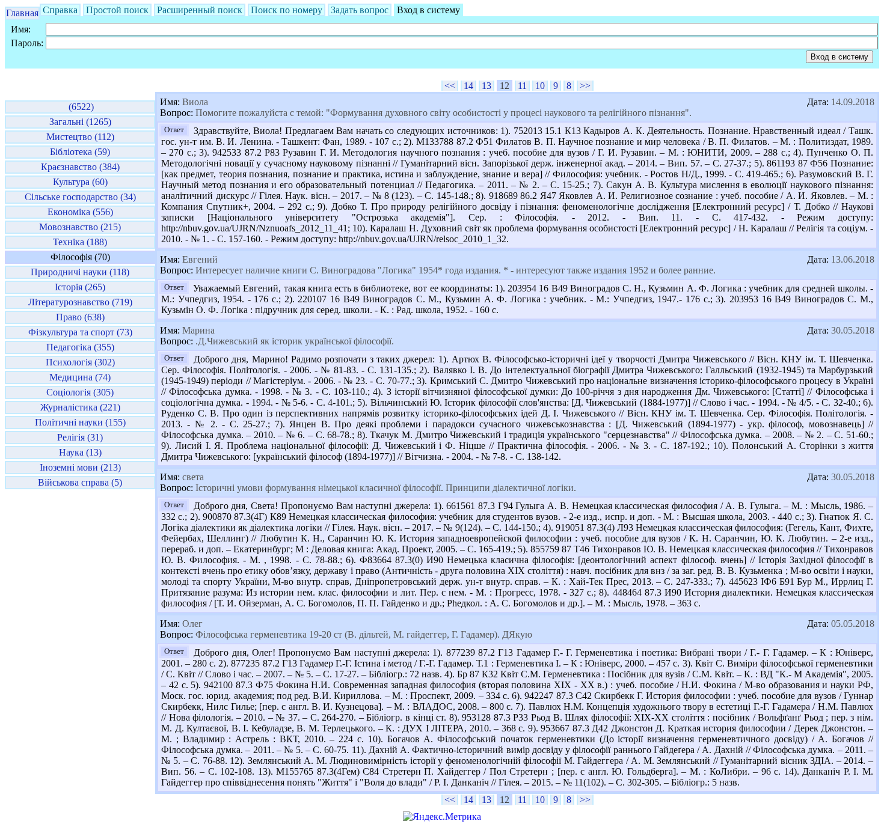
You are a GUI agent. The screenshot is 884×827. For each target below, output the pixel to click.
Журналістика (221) (80, 407)
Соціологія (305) (80, 392)
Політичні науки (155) (80, 422)
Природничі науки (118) (80, 272)
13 (486, 86)
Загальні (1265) (80, 122)
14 (468, 86)
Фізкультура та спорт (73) (80, 332)
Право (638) (80, 317)
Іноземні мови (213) (80, 467)
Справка (60, 10)
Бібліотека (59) (80, 152)
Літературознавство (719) (80, 302)
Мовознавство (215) (80, 227)
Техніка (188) (80, 242)
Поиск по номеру (286, 10)
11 (522, 86)
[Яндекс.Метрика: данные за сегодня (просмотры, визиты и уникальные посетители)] (442, 816)
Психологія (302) (80, 362)
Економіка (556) (80, 212)
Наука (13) (80, 452)
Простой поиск (117, 10)
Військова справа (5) (80, 482)
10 (540, 86)
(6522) (80, 107)
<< (449, 86)
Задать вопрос (359, 10)
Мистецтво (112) (80, 137)
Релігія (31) (80, 437)
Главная (22, 13)
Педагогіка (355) (80, 347)
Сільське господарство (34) (80, 197)
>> (585, 86)
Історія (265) (80, 287)
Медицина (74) (80, 377)
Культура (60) (80, 182)
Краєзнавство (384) (80, 167)
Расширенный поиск (199, 10)
